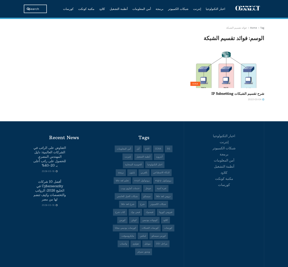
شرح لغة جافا (127, 204)
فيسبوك (149, 212)
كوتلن (134, 220)
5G (168, 148)
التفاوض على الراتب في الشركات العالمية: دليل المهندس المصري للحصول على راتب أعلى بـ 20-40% (49, 156)
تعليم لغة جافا (122, 180)
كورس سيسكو (159, 236)
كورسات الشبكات (150, 228)
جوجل (148, 188)
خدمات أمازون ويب (130, 188)
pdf (147, 148)
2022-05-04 (255, 99)
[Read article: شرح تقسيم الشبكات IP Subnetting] (226, 69)
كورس (122, 220)
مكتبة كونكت (86, 9)
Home (253, 27)
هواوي (136, 243)
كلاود (102, 9)
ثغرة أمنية (161, 188)
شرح (142, 204)
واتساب (123, 243)
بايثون (132, 172)
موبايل (147, 243)
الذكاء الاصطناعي (161, 172)
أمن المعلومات (141, 9)
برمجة (159, 9)
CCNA (195, 84)
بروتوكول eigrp (163, 180)
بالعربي (144, 172)
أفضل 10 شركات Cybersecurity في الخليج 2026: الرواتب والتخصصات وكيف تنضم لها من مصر (50, 190)
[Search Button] (28, 9)
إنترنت (197, 9)
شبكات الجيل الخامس (127, 196)
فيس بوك (135, 212)
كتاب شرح (120, 212)
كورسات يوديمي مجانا (125, 228)
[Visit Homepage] (247, 8)
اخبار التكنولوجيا (215, 9)
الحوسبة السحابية (133, 164)
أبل (138, 148)
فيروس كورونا (165, 212)
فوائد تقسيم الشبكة (236, 27)
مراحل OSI (161, 243)
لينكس (143, 236)
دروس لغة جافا (163, 196)
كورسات (68, 9)
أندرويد (159, 156)
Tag (262, 27)
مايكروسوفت (127, 236)
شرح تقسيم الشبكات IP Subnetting (237, 93)
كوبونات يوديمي (149, 220)
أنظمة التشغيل (119, 9)
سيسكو (147, 196)
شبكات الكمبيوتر (178, 9)
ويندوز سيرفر (143, 251)
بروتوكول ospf (142, 180)
